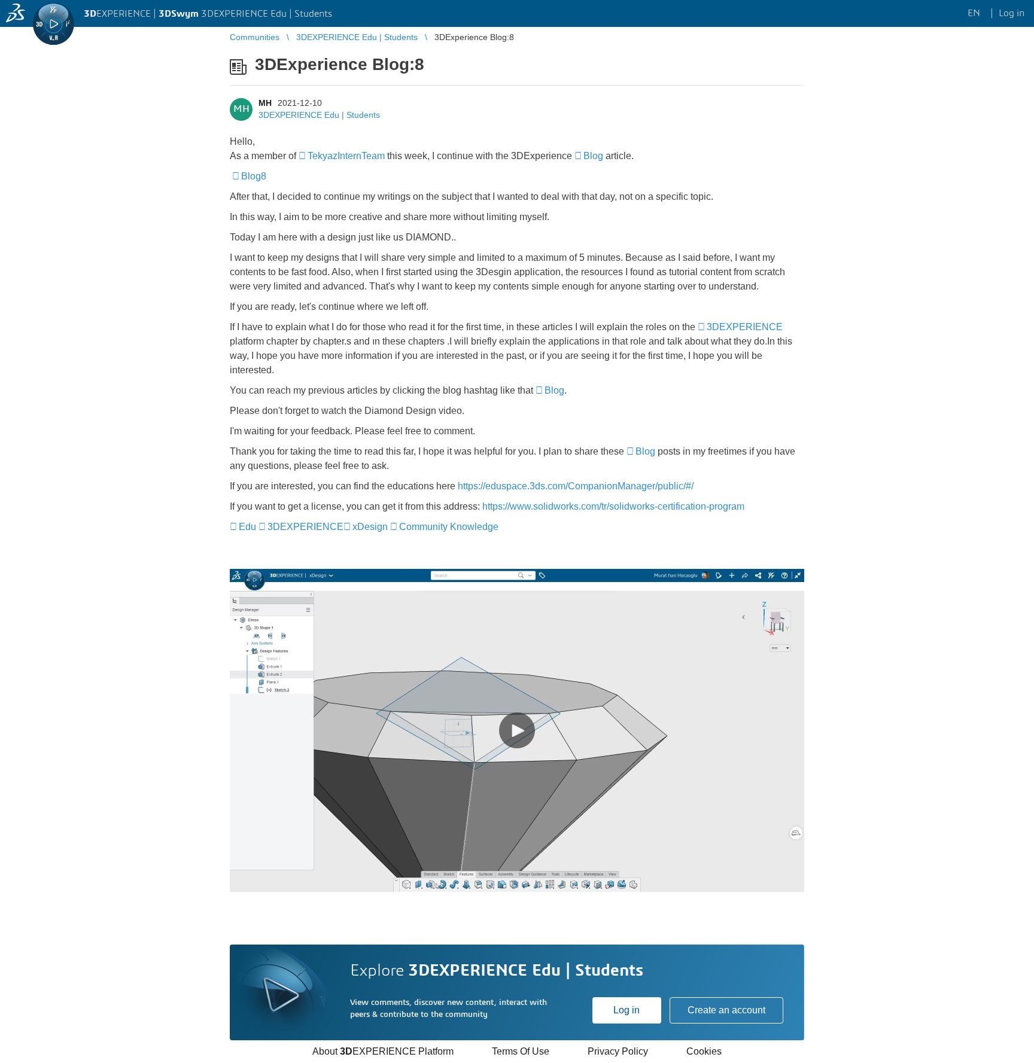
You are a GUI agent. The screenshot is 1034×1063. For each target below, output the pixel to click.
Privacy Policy (618, 1051)
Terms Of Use (520, 1051)
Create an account (726, 1010)
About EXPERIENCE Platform (383, 1051)
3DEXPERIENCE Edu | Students (319, 115)
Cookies (704, 1051)
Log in (626, 1010)
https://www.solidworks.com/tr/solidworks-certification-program (615, 506)
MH (265, 103)
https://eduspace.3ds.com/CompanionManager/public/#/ (576, 486)
